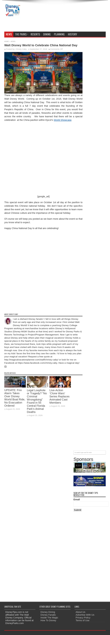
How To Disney (48, 620)
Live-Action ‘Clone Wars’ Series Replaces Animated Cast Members (59, 396)
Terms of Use (82, 620)
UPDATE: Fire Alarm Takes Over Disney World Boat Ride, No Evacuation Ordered (14, 398)
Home (6, 41)
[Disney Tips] (13, 17)
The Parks (21, 34)
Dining (47, 34)
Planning (59, 34)
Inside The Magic (49, 617)
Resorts (35, 34)
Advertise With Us (85, 614)
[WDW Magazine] (89, 472)
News (9, 34)
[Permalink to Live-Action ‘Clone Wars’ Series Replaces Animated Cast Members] (60, 386)
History (72, 34)
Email (76, 499)
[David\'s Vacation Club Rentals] (89, 485)
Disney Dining (47, 612)
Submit (77, 510)
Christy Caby (21, 49)
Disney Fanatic (48, 614)
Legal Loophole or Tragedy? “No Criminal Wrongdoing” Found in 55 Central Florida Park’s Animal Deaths (37, 401)
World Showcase (62, 120)
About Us (80, 612)
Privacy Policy (83, 617)
